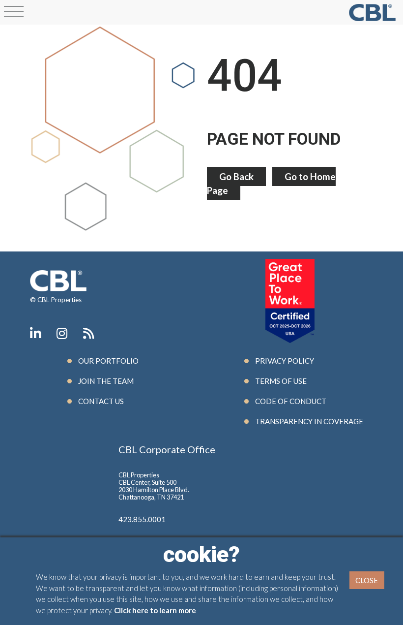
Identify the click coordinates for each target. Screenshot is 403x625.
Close (366, 580)
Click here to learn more (155, 610)
